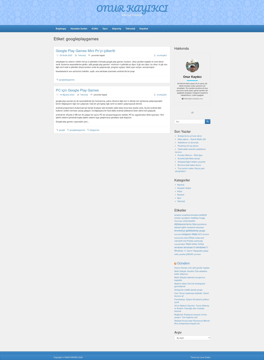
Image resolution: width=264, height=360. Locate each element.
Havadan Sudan (79, 28)
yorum (189, 254)
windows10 (190, 247)
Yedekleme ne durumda (188, 142)
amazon (177, 214)
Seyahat (143, 28)
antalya (177, 217)
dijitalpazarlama (183, 224)
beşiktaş (194, 217)
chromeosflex (189, 220)
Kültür (95, 28)
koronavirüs (179, 238)
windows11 (202, 247)
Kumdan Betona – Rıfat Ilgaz (190, 155)
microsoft (178, 240)
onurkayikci (162, 55)
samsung (198, 240)
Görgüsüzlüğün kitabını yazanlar (192, 161)
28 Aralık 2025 (66, 55)
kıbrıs (186, 237)
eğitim (184, 227)
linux (191, 237)
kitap (194, 234)
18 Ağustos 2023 (67, 94)
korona (206, 234)
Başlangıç (61, 28)
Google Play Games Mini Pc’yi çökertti (85, 50)
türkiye (201, 243)
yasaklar (182, 254)
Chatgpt (202, 218)
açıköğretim (185, 218)
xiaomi (189, 250)
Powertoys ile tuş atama (188, 145)
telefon (195, 244)
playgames (94, 130)
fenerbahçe (179, 230)
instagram (186, 234)
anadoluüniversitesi (190, 215)
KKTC (200, 234)
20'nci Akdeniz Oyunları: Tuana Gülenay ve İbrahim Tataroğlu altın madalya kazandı (191, 308)
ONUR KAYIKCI (132, 8)
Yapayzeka (198, 250)
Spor (105, 28)
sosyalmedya (179, 244)
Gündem (183, 263)
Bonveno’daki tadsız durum (189, 165)
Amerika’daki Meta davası (189, 158)
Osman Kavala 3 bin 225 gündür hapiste (191, 267)
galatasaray (192, 230)
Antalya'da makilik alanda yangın (188, 289)
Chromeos (178, 221)
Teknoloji (130, 28)
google (62, 130)
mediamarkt (199, 238)
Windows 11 (180, 250)
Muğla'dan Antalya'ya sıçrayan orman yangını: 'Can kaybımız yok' (190, 316)
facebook (191, 227)
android (203, 214)
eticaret (177, 227)
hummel (177, 234)
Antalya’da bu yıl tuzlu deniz (190, 135)
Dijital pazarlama (199, 224)
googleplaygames (67, 79)
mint (185, 240)
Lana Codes (205, 357)
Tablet (188, 243)
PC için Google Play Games (77, 89)
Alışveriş (116, 28)
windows (178, 247)
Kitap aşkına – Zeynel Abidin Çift (192, 139)
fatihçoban (200, 227)
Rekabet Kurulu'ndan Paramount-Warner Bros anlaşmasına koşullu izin (192, 322)
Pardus (190, 240)
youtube (197, 254)
